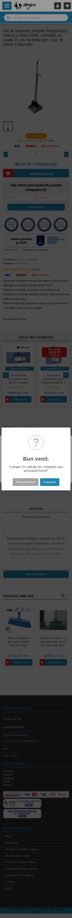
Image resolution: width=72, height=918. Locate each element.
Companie (49, 482)
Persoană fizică (25, 482)
